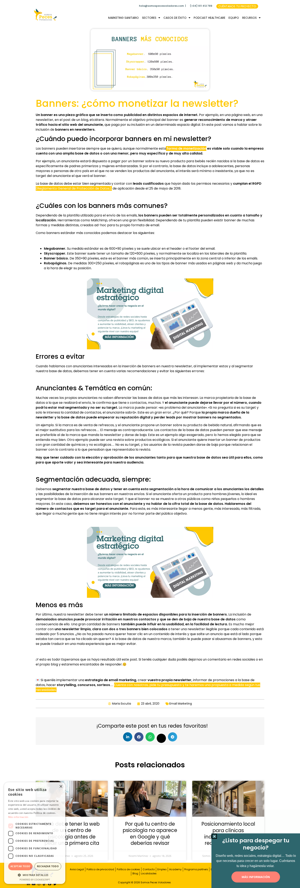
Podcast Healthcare (209, 18)
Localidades (149, 873)
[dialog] (34, 833)
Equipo (234, 18)
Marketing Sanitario (123, 18)
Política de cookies (128, 869)
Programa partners (196, 869)
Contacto (149, 869)
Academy (175, 869)
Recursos (249, 18)
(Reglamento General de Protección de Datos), (74, 188)
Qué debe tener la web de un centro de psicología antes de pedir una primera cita (72, 833)
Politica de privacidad (100, 869)
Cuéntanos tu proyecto (237, 6)
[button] (127, 736)
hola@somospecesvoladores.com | (162, 6)
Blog (135, 873)
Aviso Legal (77, 869)
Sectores (149, 18)
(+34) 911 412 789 (201, 6)
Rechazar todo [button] (48, 866)
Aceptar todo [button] (20, 866)
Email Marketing (180, 704)
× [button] (60, 786)
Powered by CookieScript (35, 879)
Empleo (162, 869)
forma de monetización (186, 148)
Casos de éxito (175, 18)
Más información (18, 817)
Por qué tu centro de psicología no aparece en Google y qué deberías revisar (150, 833)
